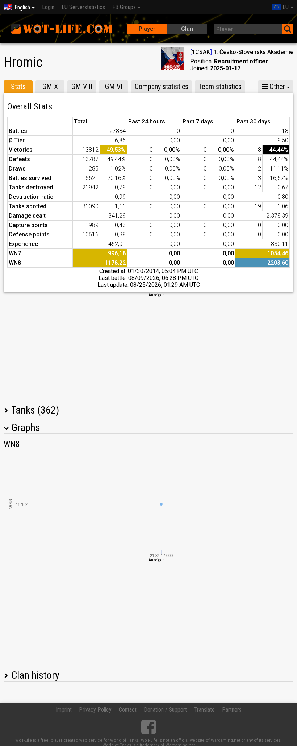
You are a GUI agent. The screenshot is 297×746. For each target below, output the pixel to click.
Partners (232, 709)
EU (286, 7)
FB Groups (124, 7)
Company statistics (161, 86)
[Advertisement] (148, 348)
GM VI (113, 86)
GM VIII (81, 86)
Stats (18, 86)
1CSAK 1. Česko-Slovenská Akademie (241, 52)
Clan (187, 28)
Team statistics (220, 86)
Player (147, 28)
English (22, 7)
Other (276, 86)
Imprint (64, 709)
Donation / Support (165, 709)
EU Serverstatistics (83, 7)
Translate (204, 709)
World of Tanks (124, 740)
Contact (128, 709)
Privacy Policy (95, 709)
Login (48, 7)
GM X (50, 86)
